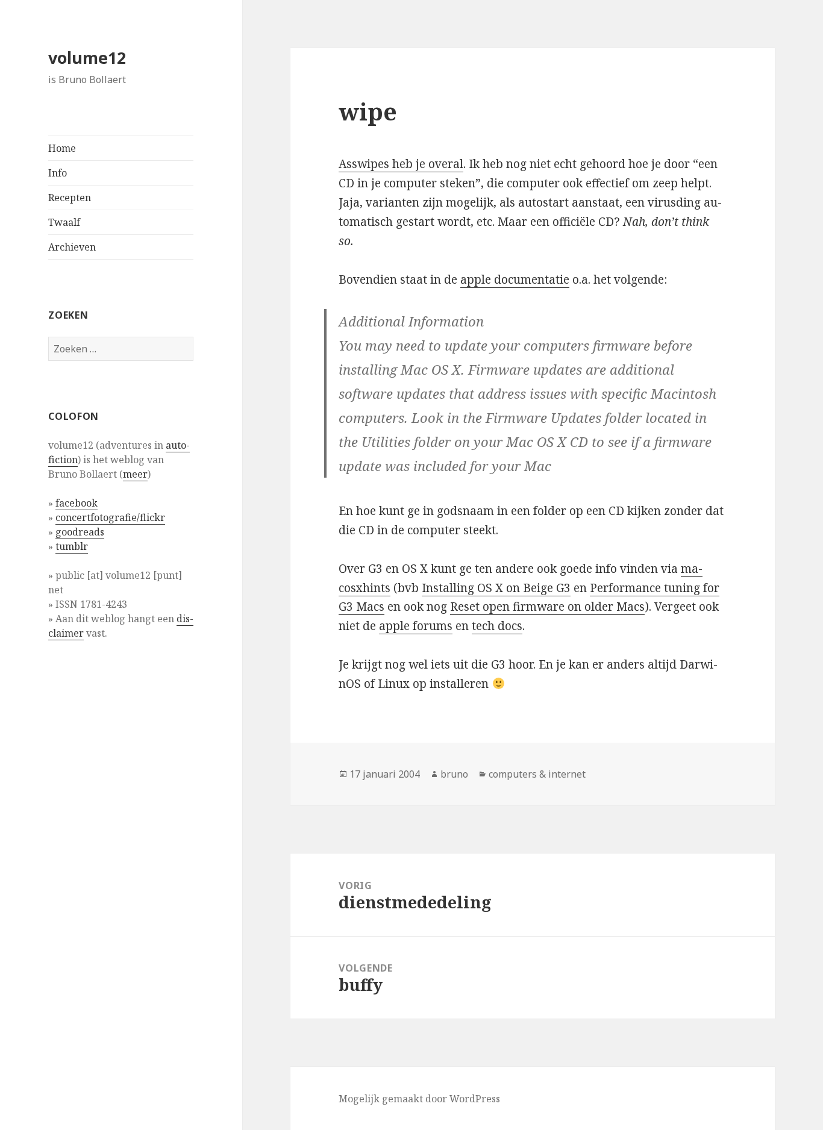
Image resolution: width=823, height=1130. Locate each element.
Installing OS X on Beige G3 (496, 588)
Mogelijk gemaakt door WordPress (419, 1098)
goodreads (79, 531)
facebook (76, 503)
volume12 (87, 57)
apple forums (415, 626)
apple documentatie (514, 279)
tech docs (497, 626)
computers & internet (537, 774)
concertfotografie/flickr (110, 517)
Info (57, 172)
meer (135, 474)
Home (62, 148)
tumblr (71, 546)
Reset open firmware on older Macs (547, 606)
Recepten (69, 197)
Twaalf (64, 222)
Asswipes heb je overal (401, 164)
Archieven (72, 247)
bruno (454, 774)
